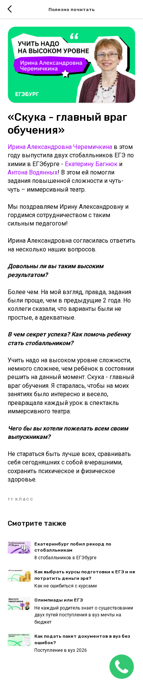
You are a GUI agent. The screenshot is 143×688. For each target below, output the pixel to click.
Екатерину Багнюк (91, 164)
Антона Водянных (33, 172)
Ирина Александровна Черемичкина (60, 146)
